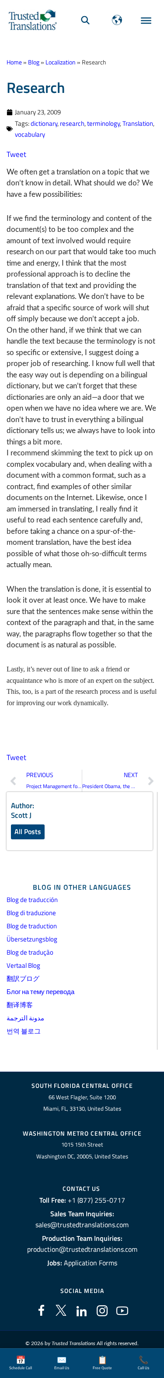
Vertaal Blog (23, 965)
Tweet (16, 154)
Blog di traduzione (31, 913)
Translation (137, 123)
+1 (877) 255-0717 (96, 1200)
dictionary (44, 123)
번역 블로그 (24, 1031)
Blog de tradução (30, 952)
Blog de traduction (32, 926)
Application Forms (90, 1262)
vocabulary (30, 134)
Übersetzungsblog (32, 939)
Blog (33, 62)
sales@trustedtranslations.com (82, 1224)
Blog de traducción (32, 900)
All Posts (27, 831)
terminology (103, 123)
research (72, 123)
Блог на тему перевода (40, 992)
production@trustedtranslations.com (82, 1249)
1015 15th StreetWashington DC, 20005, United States (82, 1150)
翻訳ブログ (23, 978)
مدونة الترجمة (25, 1018)
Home (14, 62)
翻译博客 (20, 1005)
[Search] (85, 20)
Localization (60, 62)
